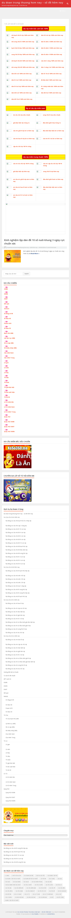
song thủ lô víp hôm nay (51, 171)
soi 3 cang (52, 878)
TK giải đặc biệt (9, 387)
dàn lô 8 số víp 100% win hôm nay (52, 35)
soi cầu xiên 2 (9, 891)
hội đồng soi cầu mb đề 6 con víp (15, 536)
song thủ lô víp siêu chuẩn (51, 115)
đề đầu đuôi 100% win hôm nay (51, 80)
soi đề (51, 897)
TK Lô (5, 741)
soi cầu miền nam (31, 888)
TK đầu (6, 377)
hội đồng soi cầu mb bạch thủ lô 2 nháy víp (18, 521)
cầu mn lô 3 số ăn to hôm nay (52, 138)
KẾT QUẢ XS (7, 679)
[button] (63, 11)
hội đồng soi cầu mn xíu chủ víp (15, 669)
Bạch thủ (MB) (8, 333)
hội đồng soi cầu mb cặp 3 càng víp (16, 525)
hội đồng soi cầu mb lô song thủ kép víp (17, 593)
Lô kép (6, 372)
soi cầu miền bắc (18, 888)
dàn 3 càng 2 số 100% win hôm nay (52, 67)
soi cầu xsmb (19, 891)
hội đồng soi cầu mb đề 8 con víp (15, 539)
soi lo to (27, 894)
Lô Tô (5, 773)
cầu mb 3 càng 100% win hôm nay (52, 61)
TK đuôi (6, 382)
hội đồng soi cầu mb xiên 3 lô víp (15, 579)
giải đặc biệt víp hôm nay (21, 171)
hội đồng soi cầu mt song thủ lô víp (16, 629)
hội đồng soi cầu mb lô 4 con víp (15, 557)
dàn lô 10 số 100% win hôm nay (51, 73)
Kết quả (6, 304)
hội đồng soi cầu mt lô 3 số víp (15, 619)
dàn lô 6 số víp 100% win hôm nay (22, 86)
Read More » (35, 253)
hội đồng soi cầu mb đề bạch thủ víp (16, 546)
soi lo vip (58, 894)
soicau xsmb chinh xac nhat (13, 884)
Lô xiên (6, 368)
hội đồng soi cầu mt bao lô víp (15, 603)
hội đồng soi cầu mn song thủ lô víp (16, 665)
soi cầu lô (59, 884)
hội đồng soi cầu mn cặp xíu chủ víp (16, 644)
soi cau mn (48, 881)
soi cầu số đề (42, 888)
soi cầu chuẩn (39, 884)
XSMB (6, 289)
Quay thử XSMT (9, 426)
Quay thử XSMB (9, 422)
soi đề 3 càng (60, 897)
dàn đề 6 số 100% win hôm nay (21, 93)
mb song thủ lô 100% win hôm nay (22, 42)
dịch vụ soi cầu (40, 875)
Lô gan (6, 363)
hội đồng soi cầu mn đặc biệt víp (15, 648)
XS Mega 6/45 (8, 313)
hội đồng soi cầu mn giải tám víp (15, 651)
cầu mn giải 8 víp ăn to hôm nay (23, 131)
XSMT (6, 299)
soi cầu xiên (61, 888)
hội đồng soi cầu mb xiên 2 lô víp (15, 582)
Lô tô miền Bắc (9, 402)
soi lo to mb (36, 894)
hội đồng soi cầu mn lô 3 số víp (15, 655)
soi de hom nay (62, 891)
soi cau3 (7, 881)
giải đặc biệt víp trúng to (21, 123)
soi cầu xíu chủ (42, 891)
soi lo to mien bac (48, 894)
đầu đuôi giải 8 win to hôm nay (53, 179)
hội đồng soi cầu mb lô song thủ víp (16, 589)
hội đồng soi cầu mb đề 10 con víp (16, 543)
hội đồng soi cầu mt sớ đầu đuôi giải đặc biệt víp (20, 622)
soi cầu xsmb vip (30, 891)
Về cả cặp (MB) (9, 343)
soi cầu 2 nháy (28, 884)
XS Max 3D (7, 328)
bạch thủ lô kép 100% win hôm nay (22, 48)
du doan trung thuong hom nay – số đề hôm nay (32, 2)
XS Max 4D (7, 318)
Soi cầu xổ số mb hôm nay (12, 567)
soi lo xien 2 (8, 897)
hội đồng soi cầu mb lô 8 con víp (15, 564)
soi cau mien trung (37, 881)
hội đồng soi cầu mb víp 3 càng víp (16, 586)
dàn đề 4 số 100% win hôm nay (21, 73)
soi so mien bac (43, 897)
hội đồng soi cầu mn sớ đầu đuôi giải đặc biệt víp (20, 662)
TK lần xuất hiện (9, 392)
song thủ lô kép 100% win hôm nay (23, 54)
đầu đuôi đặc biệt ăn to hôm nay (53, 131)
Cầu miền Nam (9, 353)
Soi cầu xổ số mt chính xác (12, 600)
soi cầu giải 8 (49, 884)
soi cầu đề (52, 891)
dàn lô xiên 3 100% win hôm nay (51, 48)
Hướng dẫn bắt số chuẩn (11, 672)
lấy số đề (43, 878)
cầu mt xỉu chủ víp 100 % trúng (23, 163)
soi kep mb (8, 894)
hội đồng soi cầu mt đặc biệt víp (15, 612)
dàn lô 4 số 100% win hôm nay (21, 80)
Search (27, 274)
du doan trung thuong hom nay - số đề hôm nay (24, 247)
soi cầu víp (52, 888)
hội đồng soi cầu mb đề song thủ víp (16, 553)
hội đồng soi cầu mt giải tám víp (15, 615)
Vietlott (6, 309)
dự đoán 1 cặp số (52, 875)
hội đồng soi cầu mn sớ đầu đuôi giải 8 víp (18, 658)
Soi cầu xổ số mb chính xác (12, 517)
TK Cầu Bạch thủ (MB (12, 719)
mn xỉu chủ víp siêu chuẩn (21, 115)
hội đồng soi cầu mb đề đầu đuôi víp (16, 550)
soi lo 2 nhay (17, 894)
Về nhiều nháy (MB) (10, 348)
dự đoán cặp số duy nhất (31, 878)
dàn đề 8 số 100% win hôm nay (51, 93)
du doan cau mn (28, 875)
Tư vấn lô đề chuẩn (51, 247)
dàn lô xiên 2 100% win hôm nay (51, 42)
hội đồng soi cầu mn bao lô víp (15, 639)
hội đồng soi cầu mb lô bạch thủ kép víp (17, 571)
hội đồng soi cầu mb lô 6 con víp (15, 560)
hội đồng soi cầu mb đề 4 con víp (15, 532)
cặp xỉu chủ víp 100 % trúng (22, 146)
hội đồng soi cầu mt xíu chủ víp (15, 632)
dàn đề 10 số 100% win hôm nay (21, 99)
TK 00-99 (7, 397)
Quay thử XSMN (9, 431)
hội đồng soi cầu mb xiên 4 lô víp (15, 575)
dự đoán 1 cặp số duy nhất (12, 878)
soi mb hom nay (19, 897)
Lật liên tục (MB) (9, 338)
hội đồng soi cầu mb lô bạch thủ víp (16, 596)
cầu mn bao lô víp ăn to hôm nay (24, 138)
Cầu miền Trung (9, 358)
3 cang (7, 875)
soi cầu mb (8, 888)
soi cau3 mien (16, 881)
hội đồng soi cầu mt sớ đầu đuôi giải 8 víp (18, 625)
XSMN (6, 294)
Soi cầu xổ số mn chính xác (12, 636)
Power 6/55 (7, 323)
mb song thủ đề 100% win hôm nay (23, 67)
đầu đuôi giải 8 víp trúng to (52, 123)
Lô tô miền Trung (10, 412)
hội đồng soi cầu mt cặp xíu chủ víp (16, 608)
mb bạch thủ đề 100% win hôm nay (22, 61)
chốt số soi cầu (16, 875)
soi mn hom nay (31, 897)
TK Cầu (6, 715)
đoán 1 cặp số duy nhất (12, 900)
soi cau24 (26, 881)
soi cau (60, 878)
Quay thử (7, 417)
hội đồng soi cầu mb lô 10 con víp (16, 529)
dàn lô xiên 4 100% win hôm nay (51, 54)
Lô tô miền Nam (9, 407)
